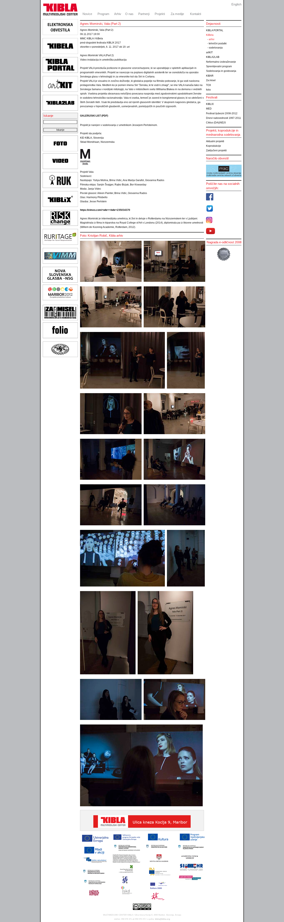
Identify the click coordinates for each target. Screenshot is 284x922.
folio (208, 89)
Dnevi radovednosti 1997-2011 (223, 118)
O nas (129, 14)
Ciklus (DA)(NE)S (216, 122)
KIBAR (210, 75)
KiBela (210, 35)
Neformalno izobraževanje (221, 61)
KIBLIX (210, 104)
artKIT (209, 52)
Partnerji (143, 14)
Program (103, 14)
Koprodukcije (213, 145)
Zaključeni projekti (216, 150)
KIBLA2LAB (212, 57)
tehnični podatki (218, 43)
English (236, 4)
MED (209, 108)
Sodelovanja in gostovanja (221, 71)
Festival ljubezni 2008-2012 (221, 113)
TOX (208, 85)
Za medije (177, 14)
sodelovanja (216, 47)
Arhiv (117, 14)
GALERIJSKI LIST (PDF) (94, 115)
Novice (87, 14)
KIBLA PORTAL (214, 30)
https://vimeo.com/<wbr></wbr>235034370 (105, 210)
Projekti (160, 14)
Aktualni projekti (215, 141)
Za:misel (211, 80)
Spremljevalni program (219, 66)
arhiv (211, 39)
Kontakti (195, 14)
